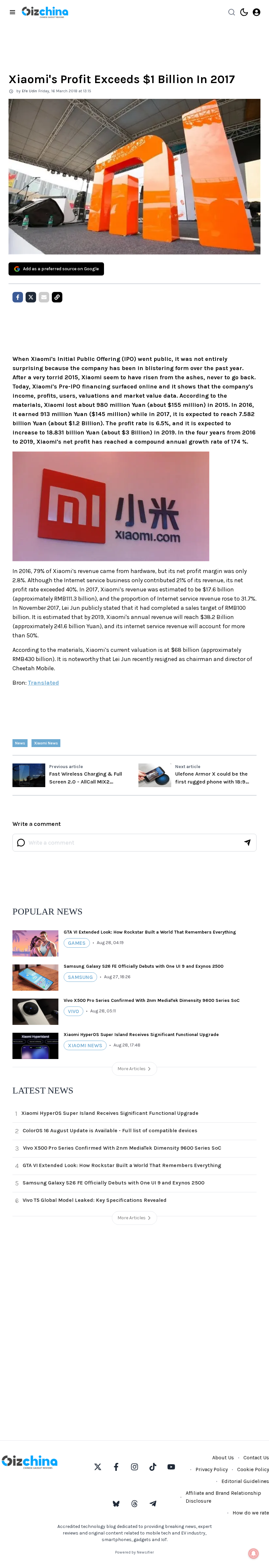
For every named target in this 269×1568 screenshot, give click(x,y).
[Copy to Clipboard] (57, 297)
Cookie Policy (253, 1469)
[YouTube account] (171, 1467)
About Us (223, 1457)
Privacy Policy (212, 1469)
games (77, 943)
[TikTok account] (153, 1467)
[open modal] (256, 12)
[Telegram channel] (153, 1504)
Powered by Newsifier (134, 1552)
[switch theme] (244, 12)
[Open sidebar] (12, 12)
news (20, 743)
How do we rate (251, 1513)
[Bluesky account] (116, 1504)
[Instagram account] (134, 1467)
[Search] (232, 12)
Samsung (80, 977)
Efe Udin (29, 91)
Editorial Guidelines (245, 1481)
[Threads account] (134, 1504)
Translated (43, 682)
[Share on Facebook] (17, 297)
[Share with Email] (44, 297)
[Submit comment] (247, 842)
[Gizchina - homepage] (45, 12)
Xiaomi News (46, 743)
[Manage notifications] (253, 1553)
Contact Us (256, 1457)
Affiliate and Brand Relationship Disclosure (223, 1497)
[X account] (98, 1467)
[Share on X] (31, 297)
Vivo (73, 1011)
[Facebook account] (116, 1467)
